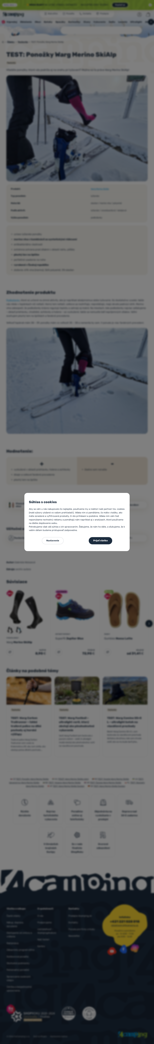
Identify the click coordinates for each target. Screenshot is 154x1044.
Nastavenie (52, 540)
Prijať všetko (100, 540)
